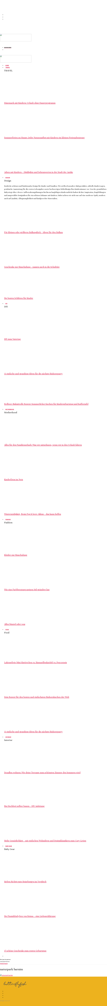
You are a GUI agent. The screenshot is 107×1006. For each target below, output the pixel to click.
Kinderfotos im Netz (13, 479)
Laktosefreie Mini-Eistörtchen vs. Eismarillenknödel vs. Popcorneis (35, 662)
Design (7, 177)
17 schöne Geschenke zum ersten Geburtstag (25, 951)
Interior (8, 737)
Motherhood (9, 409)
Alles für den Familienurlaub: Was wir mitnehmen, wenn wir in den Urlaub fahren (43, 445)
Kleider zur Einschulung (15, 555)
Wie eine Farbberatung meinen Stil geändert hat (27, 589)
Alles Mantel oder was (14, 624)
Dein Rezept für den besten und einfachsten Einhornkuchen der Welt (36, 697)
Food (7, 629)
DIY (6, 303)
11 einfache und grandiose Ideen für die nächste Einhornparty (33, 373)
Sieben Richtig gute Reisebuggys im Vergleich (25, 881)
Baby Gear (8, 846)
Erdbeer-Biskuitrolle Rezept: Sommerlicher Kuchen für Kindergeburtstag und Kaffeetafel (46, 404)
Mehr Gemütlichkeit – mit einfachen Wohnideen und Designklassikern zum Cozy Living (45, 840)
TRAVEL (7, 67)
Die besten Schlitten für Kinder (18, 298)
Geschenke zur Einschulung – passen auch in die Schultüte (32, 267)
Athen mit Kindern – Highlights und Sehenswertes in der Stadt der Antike (38, 172)
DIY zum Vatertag (12, 339)
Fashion (8, 519)
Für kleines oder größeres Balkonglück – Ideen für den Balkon (33, 232)
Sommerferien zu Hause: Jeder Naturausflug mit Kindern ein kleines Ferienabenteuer (44, 137)
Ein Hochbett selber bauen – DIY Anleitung (24, 806)
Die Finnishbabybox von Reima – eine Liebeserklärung (29, 916)
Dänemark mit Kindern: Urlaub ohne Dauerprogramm (29, 103)
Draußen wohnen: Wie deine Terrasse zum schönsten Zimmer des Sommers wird (42, 772)
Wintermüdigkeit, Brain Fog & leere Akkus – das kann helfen (32, 514)
